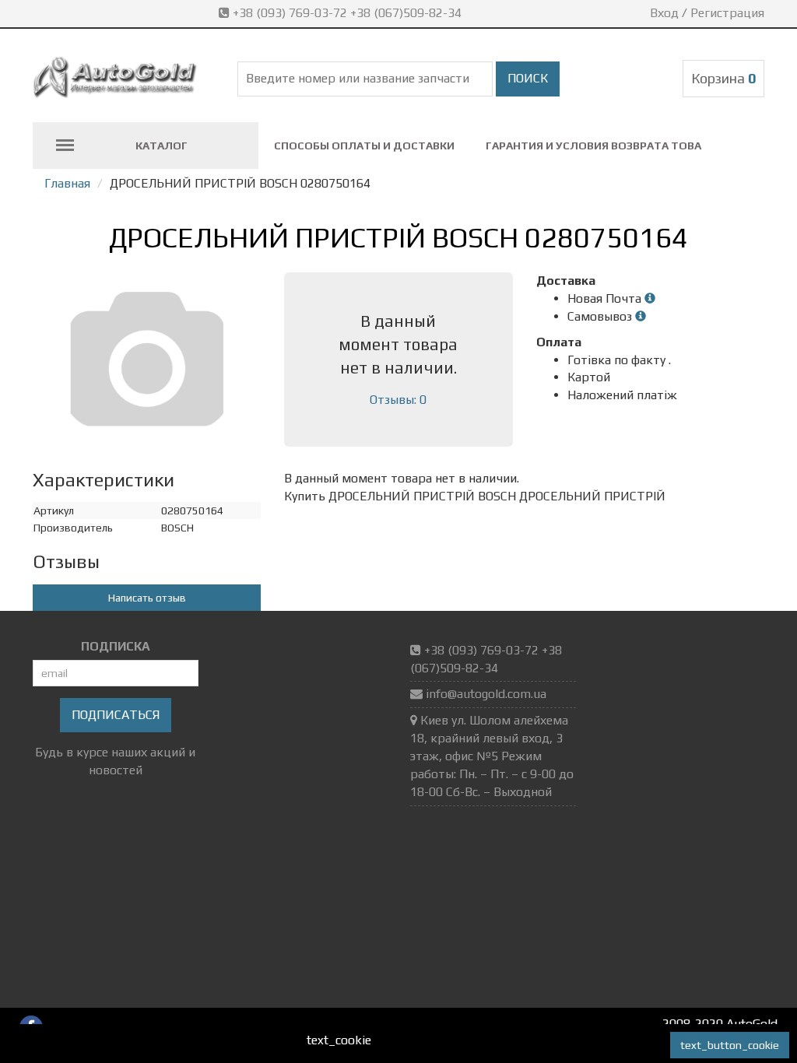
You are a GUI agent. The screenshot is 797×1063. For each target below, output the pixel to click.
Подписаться (116, 714)
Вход (664, 12)
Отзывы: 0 (398, 399)
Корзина (723, 78)
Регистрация (727, 12)
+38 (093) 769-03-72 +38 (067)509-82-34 (347, 12)
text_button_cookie (729, 1045)
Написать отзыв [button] (147, 597)
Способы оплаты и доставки (364, 145)
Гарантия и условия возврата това (593, 145)
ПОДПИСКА (115, 646)
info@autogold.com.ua (486, 693)
